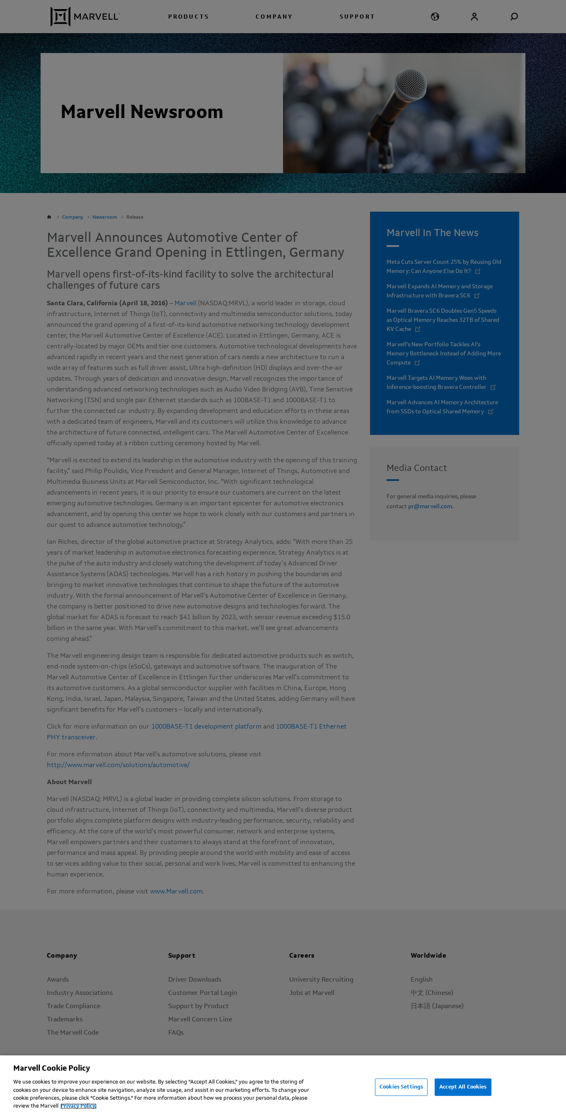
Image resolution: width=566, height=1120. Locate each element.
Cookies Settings (401, 1087)
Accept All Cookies (462, 1087)
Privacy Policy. (78, 1106)
